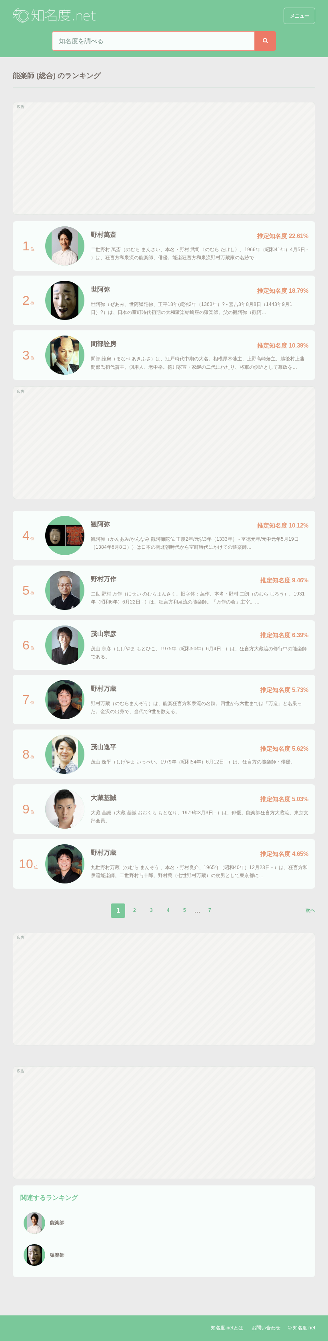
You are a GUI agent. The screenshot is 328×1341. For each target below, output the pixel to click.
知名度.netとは (227, 1327)
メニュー (299, 16)
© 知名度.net (301, 1328)
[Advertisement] (164, 158)
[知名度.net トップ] (55, 16)
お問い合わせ (266, 1327)
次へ (310, 910)
